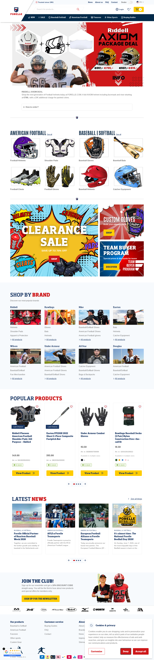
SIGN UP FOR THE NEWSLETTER (40, 598)
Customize (96, 651)
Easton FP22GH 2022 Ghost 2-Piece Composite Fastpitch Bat (59, 436)
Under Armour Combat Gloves (93, 435)
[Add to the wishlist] (37, 406)
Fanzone (97, 17)
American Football (79, 17)
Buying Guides (130, 17)
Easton (116, 307)
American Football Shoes (89, 331)
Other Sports (112, 17)
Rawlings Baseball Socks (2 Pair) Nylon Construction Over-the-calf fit (128, 437)
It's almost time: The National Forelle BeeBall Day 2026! (125, 536)
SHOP (54, 258)
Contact (114, 2)
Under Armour (52, 346)
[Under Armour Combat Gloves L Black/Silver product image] (94, 416)
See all (49, 134)
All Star (83, 346)
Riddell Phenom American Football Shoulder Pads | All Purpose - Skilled (22, 437)
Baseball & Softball (22, 530)
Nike (81, 307)
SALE (43, 17)
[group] (27, 528)
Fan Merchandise (17, 374)
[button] (69, 560)
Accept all (140, 651)
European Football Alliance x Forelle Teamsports (90, 536)
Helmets (13, 327)
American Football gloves (90, 335)
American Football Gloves (56, 370)
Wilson (13, 346)
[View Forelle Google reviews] (11, 652)
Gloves (48, 327)
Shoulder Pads (16, 331)
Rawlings (49, 307)
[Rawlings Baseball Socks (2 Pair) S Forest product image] (128, 416)
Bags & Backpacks (87, 374)
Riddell (13, 307)
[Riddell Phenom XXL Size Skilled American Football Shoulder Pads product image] (25, 416)
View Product (23, 473)
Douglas (117, 346)
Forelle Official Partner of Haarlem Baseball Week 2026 (26, 536)
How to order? (32, 107)
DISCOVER (111, 266)
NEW (33, 17)
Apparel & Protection (19, 335)
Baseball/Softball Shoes (89, 327)
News (90, 2)
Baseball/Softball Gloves (89, 370)
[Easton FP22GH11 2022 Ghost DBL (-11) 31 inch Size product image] (60, 416)
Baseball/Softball (58, 17)
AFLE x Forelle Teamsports (55, 535)
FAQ (107, 2)
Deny (126, 651)
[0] (128, 9)
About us (99, 2)
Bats (46, 331)
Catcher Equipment (121, 335)
